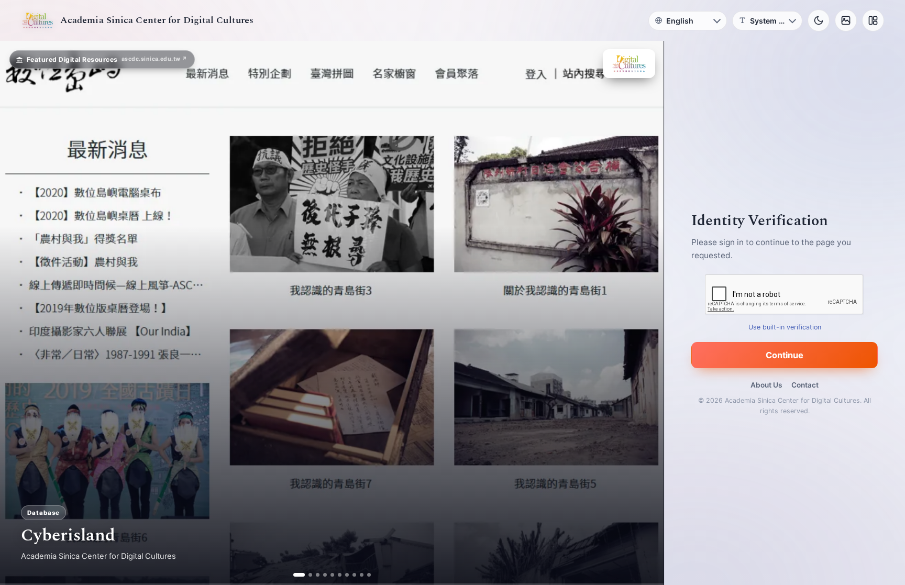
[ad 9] (361, 575)
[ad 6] (339, 575)
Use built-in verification (784, 327)
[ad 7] (346, 575)
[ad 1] (295, 575)
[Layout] (873, 20)
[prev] (18, 313)
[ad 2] (306, 575)
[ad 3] (317, 575)
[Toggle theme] (819, 20)
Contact (805, 385)
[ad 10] (368, 575)
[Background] (846, 20)
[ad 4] (324, 575)
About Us (766, 385)
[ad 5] (332, 575)
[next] (644, 313)
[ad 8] (354, 575)
